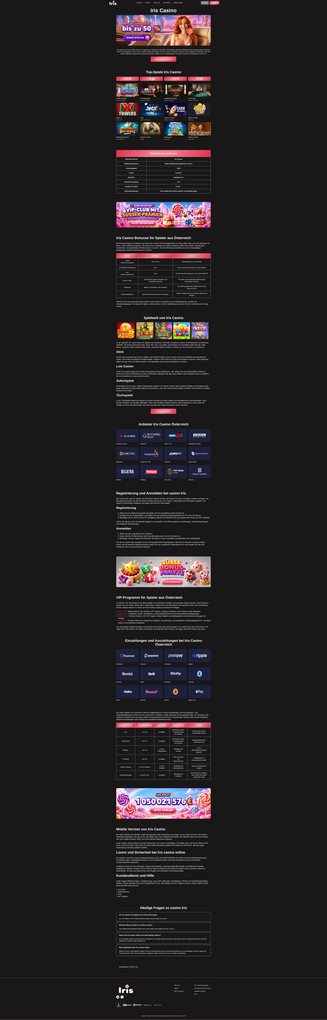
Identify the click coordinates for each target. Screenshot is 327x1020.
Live (150, 78)
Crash (174, 78)
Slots (198, 78)
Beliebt (126, 78)
